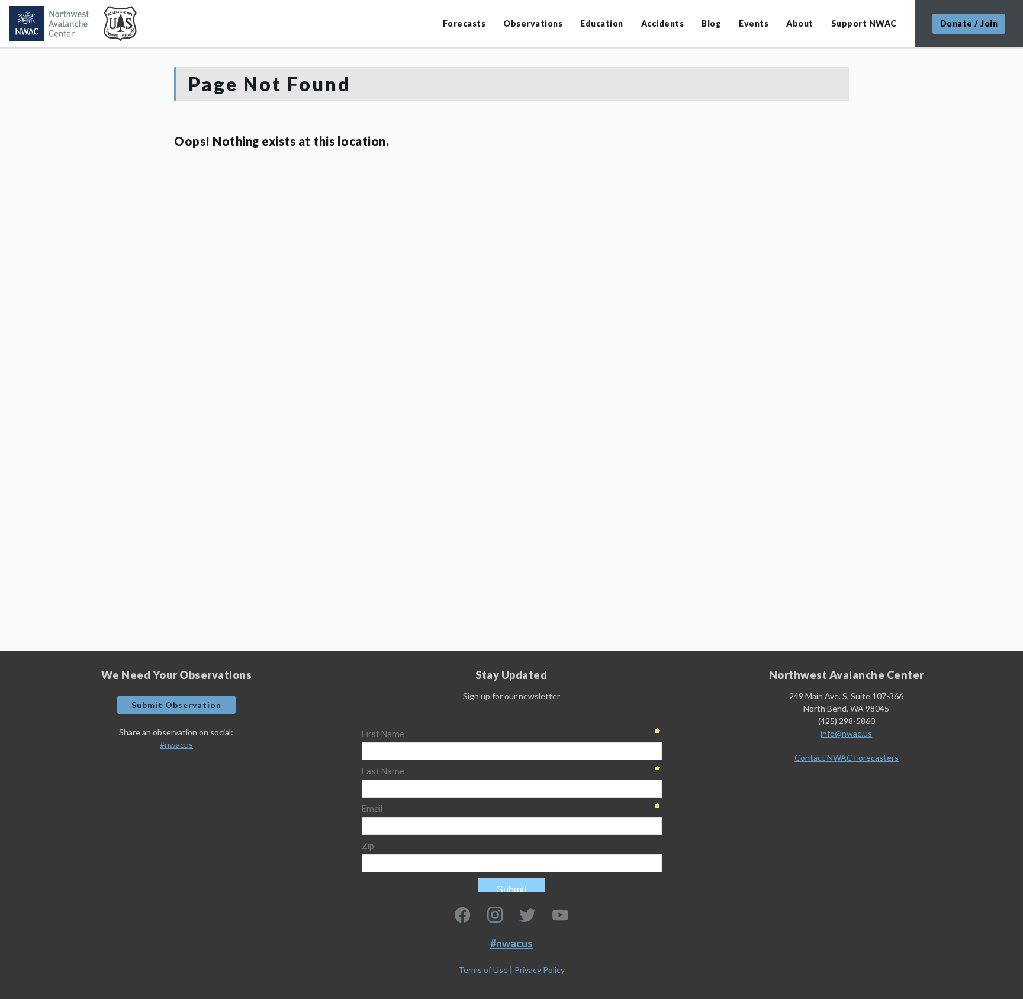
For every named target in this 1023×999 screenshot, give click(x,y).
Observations (532, 23)
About (799, 23)
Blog (711, 23)
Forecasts (464, 23)
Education (601, 23)
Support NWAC (864, 23)
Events (753, 23)
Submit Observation (176, 705)
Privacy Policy (539, 970)
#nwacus (176, 744)
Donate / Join (969, 23)
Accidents (662, 23)
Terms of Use (483, 970)
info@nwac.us (846, 733)
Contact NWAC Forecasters (846, 758)
